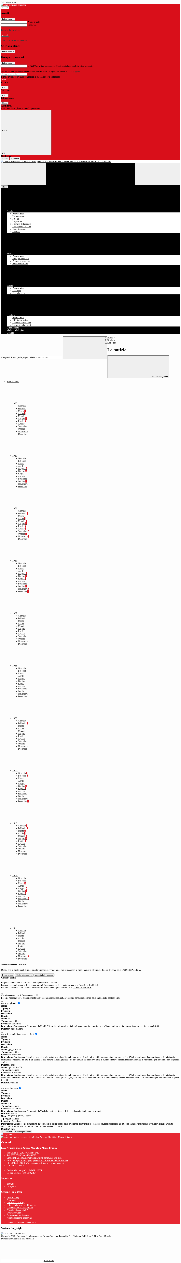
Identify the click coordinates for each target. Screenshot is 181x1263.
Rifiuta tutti (24, 975)
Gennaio (22, 406)
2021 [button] (15, 665)
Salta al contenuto (9, 2)
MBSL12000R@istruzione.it (37, 1158)
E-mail (31, 66)
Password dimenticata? (11, 30)
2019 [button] (15, 770)
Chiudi (4, 87)
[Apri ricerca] (157, 174)
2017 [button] (15, 875)
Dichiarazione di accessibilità (20, 1207)
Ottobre (21, 429)
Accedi (5, 8)
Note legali (12, 1200)
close (4, 187)
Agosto (21, 424)
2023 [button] (15, 561)
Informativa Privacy (15, 1202)
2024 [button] (15, 508)
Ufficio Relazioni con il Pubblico (21, 1205)
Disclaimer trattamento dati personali (17, 1238)
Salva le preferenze (23, 1132)
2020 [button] (15, 718)
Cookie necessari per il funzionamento (18, 995)
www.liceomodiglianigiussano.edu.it (17, 1034)
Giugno (22, 418)
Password (32, 25)
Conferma (15, 159)
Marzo (22, 411)
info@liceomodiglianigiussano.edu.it (40, 1160)
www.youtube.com (10, 1088)
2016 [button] (15, 928)
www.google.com (9, 1003)
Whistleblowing (14, 1213)
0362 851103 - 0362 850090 (23, 1155)
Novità (110, 340)
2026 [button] (15, 403)
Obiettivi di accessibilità (17, 1210)
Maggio (21, 416)
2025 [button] (15, 456)
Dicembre (22, 434)
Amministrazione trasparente (19, 1218)
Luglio (22, 421)
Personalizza (7, 975)
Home (110, 337)
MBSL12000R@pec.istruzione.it (38, 1163)
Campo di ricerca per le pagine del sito (18, 357)
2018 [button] (15, 823)
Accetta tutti (44, 975)
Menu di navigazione (159, 376)
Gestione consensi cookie (18, 1215)
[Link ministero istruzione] (13, 5)
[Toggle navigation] (23, 174)
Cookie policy (13, 1197)
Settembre (22, 426)
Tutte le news (13, 381)
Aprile (21, 413)
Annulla (5, 159)
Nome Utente (34, 22)
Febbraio (22, 408)
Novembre (23, 431)
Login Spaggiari (73, 71)
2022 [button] (15, 613)
